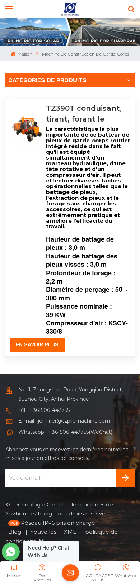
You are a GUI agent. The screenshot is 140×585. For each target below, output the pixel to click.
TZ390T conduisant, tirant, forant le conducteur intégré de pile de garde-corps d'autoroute (84, 114)
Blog (15, 531)
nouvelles (43, 531)
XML (71, 531)
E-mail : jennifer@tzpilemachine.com (64, 421)
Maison (24, 54)
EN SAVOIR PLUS (37, 344)
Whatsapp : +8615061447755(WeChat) (65, 432)
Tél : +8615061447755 (44, 410)
